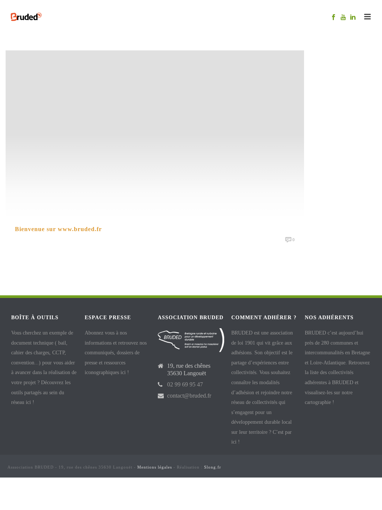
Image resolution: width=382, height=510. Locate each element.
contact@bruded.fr (189, 395)
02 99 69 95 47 (185, 384)
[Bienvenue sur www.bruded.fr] (155, 134)
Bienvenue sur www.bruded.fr (58, 229)
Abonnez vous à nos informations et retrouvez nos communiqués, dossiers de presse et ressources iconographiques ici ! (116, 352)
